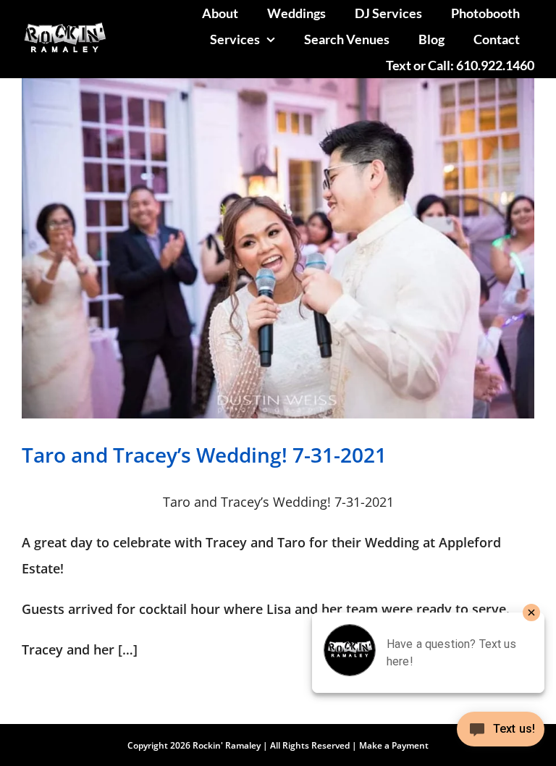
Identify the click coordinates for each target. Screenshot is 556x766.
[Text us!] (500, 734)
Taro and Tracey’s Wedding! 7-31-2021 (204, 454)
